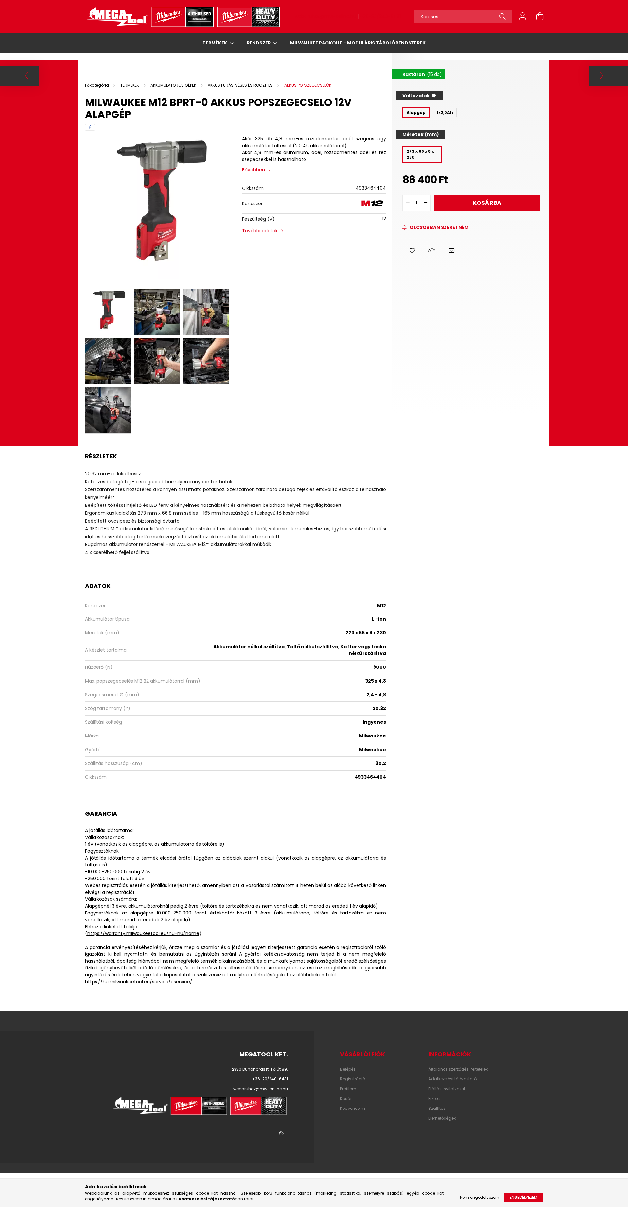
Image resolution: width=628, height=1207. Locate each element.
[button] (412, 250)
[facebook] (90, 127)
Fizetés (435, 1098)
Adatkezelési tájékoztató (452, 1079)
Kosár (346, 1098)
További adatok (260, 230)
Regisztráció (352, 1079)
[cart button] (539, 16)
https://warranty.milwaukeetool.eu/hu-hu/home (143, 933)
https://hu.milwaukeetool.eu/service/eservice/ (138, 981)
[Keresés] (502, 16)
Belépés (348, 1069)
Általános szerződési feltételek (458, 1069)
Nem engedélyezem (479, 1197)
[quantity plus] (425, 203)
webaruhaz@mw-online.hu (325, 16)
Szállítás (437, 1108)
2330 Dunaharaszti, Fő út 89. (260, 1069)
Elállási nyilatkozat (446, 1089)
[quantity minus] (407, 203)
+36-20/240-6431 (380, 16)
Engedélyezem (523, 1197)
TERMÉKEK (215, 43)
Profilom (348, 1089)
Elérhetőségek (442, 1118)
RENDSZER (259, 43)
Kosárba (487, 203)
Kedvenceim (352, 1108)
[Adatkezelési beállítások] (281, 1133)
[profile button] (522, 16)
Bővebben (253, 170)
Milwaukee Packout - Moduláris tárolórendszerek (358, 43)
